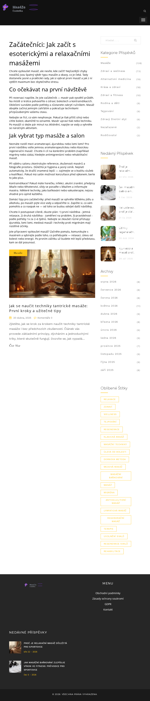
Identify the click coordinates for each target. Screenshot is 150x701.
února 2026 (109, 329)
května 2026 (109, 305)
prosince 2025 (111, 345)
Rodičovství (109, 135)
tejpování (110, 421)
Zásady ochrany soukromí (108, 598)
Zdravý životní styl (114, 119)
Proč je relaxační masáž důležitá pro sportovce (126, 169)
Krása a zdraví (111, 87)
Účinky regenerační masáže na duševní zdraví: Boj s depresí (126, 230)
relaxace (110, 399)
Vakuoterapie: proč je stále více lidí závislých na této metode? (127, 210)
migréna (109, 492)
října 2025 (108, 361)
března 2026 (109, 321)
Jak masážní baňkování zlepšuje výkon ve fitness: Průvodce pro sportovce (127, 189)
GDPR (108, 604)
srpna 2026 (108, 281)
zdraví (108, 406)
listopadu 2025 (111, 353)
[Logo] (30, 7)
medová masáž (113, 467)
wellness (110, 414)
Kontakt (108, 609)
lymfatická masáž (115, 510)
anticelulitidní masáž (116, 501)
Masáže (18, 252)
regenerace (112, 429)
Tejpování (107, 111)
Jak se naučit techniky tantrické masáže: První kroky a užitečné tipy (48, 308)
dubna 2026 (109, 313)
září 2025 (107, 369)
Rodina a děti (110, 103)
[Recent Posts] (108, 172)
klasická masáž (114, 437)
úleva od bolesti (115, 452)
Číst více (14, 346)
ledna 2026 (108, 337)
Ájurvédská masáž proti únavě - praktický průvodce (126, 250)
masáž (108, 485)
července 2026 (111, 289)
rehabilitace (112, 551)
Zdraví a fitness (112, 95)
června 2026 (109, 297)
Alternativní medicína (116, 79)
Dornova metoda (115, 459)
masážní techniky (115, 444)
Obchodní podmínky (107, 593)
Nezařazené (109, 127)
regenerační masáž (115, 519)
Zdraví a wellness (113, 70)
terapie (108, 529)
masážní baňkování (116, 476)
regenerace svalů (116, 543)
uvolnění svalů (114, 536)
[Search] (136, 40)
